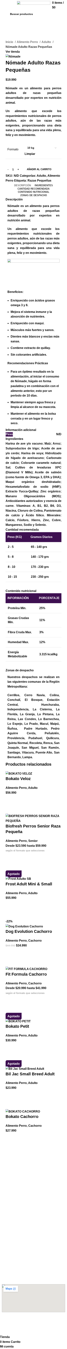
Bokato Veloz (18, 778)
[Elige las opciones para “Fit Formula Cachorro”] (10, 1000)
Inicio (10, 42)
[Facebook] (6, 1322)
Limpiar (30, 153)
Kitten (5, 1221)
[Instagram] (16, 1322)
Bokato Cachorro (22, 1116)
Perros (6, 1198)
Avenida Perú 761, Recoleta (19, 1267)
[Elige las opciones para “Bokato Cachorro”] (10, 1137)
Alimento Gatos (13, 1215)
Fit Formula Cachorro (26, 974)
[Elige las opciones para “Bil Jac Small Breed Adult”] (10, 1095)
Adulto (47, 42)
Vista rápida (10, 809)
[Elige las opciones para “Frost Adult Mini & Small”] (10, 905)
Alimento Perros (14, 1156)
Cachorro (35, 940)
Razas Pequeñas (39, 180)
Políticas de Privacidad (16, 1250)
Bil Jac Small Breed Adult (30, 1074)
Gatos (5, 1204)
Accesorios (10, 1192)
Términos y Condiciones (17, 1244)
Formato (12, 149)
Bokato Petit (17, 1026)
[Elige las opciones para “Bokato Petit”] (10, 1047)
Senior (33, 840)
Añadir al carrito (39, 169)
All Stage (7, 1182)
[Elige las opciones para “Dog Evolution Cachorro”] (10, 952)
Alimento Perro (28, 42)
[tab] (22, 185)
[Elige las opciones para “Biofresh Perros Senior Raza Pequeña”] (10, 857)
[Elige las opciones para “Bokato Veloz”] (10, 799)
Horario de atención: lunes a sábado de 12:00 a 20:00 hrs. (32, 1275)
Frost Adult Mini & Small (29, 884)
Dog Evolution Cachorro (29, 931)
